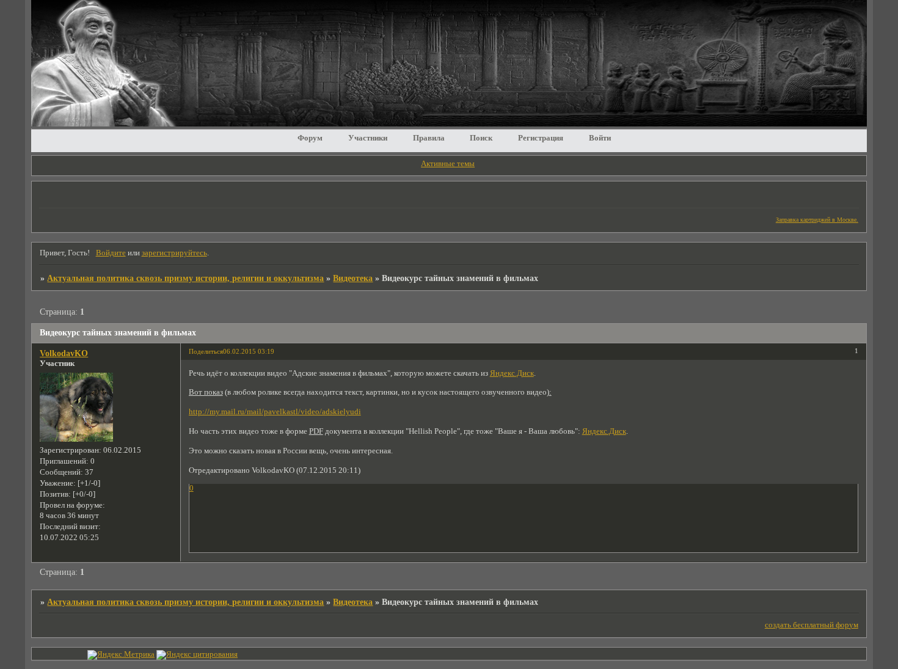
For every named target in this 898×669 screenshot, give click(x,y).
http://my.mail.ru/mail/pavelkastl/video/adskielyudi (275, 412)
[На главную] (448, 123)
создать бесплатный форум (811, 625)
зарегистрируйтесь (174, 253)
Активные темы (448, 163)
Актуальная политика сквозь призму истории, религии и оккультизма (185, 278)
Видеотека (353, 278)
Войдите (111, 253)
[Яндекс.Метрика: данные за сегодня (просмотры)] (121, 655)
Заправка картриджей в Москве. (817, 219)
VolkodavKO (64, 353)
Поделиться (206, 351)
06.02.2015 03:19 (248, 351)
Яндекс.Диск (512, 373)
